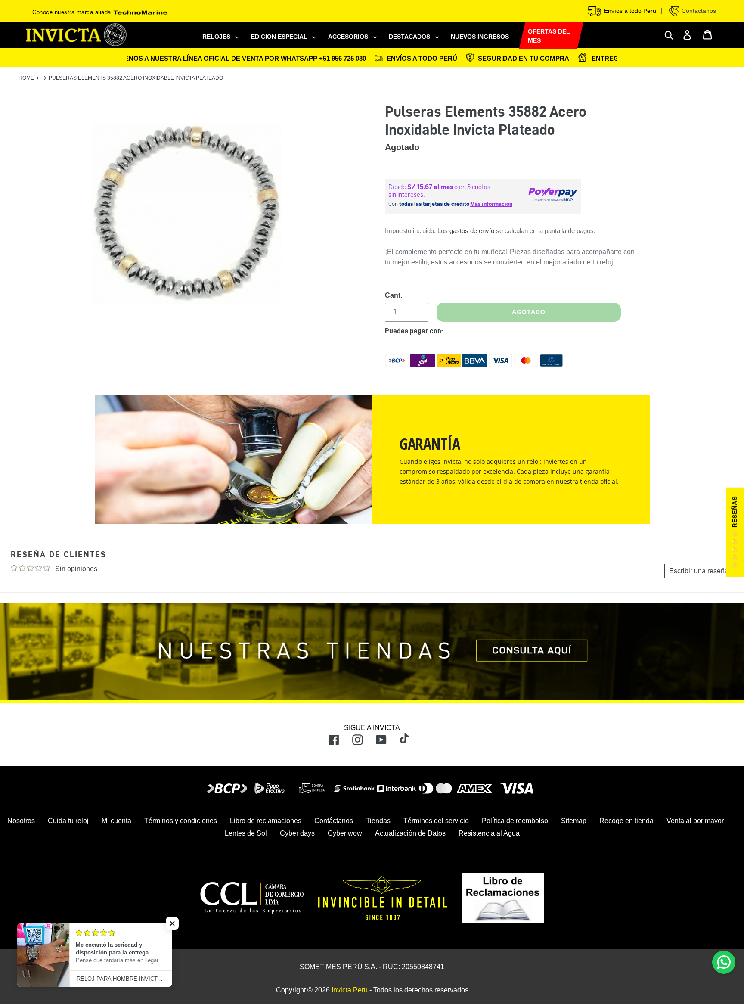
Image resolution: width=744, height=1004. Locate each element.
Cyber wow (345, 833)
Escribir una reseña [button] (698, 571)
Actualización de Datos (410, 833)
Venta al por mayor (695, 820)
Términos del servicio (436, 820)
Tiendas (378, 820)
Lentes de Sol (246, 833)
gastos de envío (472, 230)
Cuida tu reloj (68, 820)
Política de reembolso (515, 820)
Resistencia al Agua (489, 833)
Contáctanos (698, 10)
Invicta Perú (350, 990)
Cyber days (297, 833)
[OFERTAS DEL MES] (519, 35)
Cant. (393, 295)
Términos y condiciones (180, 820)
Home (26, 78)
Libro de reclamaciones (265, 820)
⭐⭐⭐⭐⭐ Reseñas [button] (734, 532)
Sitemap (573, 820)
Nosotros (21, 820)
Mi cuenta (116, 820)
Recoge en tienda (626, 820)
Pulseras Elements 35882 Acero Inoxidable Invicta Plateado (136, 78)
